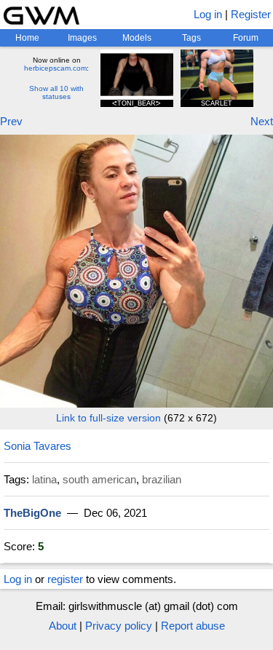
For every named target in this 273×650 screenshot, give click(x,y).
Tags (191, 38)
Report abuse (193, 625)
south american (99, 479)
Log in (208, 14)
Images (82, 38)
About (62, 625)
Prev (11, 121)
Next (261, 121)
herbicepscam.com (55, 68)
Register (251, 14)
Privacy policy (118, 625)
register (65, 579)
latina (44, 479)
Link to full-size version (108, 418)
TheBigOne (32, 513)
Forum (245, 38)
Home (27, 38)
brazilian (161, 479)
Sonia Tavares (37, 446)
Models (136, 38)
